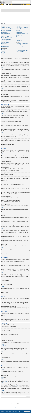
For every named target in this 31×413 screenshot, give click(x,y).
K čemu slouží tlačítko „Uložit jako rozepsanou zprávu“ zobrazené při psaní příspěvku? (7, 45)
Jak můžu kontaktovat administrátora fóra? (20, 51)
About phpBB (2, 377)
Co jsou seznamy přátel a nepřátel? (19, 35)
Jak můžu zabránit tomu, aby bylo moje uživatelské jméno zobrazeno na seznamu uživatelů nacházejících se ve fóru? (8, 33)
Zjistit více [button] (19, 411)
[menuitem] (6, 10)
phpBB (13, 403)
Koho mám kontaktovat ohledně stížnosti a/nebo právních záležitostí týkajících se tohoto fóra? (22, 50)
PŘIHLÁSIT (22, 4)
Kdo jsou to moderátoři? (18, 26)
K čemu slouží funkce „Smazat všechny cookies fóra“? (6, 30)
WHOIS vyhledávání (16, 385)
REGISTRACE (28, 4)
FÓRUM (7, 4)
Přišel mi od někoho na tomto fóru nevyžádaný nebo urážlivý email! (22, 33)
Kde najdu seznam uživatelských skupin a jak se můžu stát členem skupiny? (22, 27)
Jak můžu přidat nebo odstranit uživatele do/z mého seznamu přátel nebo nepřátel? (22, 36)
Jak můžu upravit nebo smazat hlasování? (5, 42)
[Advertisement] (21, 2)
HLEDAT (11, 4)
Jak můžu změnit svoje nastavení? (4, 32)
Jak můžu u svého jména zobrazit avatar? (5, 36)
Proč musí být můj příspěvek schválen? (5, 46)
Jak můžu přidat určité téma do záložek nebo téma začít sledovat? (22, 43)
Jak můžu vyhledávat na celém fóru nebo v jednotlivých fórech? (21, 38)
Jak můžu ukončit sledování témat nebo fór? (20, 44)
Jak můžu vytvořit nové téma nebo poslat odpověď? (6, 39)
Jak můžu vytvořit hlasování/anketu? (4, 41)
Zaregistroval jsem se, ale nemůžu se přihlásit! (5, 27)
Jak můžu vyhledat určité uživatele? (19, 40)
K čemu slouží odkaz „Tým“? (18, 30)
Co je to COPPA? (3, 26)
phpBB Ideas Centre (5, 381)
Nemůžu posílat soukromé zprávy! (19, 32)
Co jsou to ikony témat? (3, 53)
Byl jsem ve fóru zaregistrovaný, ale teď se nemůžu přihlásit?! (7, 28)
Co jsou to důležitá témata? (3, 52)
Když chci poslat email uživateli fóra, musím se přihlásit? (6, 37)
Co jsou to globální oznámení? (4, 51)
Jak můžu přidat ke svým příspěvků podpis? (5, 40)
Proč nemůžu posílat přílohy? (4, 43)
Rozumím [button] (27, 411)
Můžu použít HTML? (3, 49)
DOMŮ (2, 4)
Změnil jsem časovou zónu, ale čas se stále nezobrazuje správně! (7, 34)
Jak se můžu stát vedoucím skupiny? (19, 28)
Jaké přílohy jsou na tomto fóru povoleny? (19, 46)
